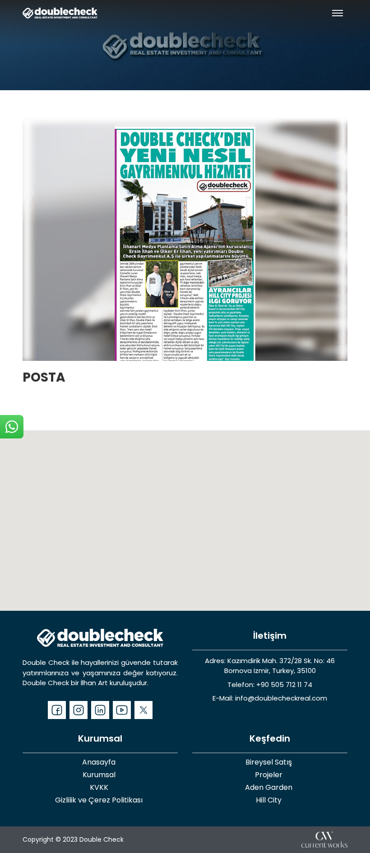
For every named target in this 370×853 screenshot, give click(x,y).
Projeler (268, 775)
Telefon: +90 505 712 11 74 (269, 684)
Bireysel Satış (268, 762)
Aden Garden (268, 787)
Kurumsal (99, 775)
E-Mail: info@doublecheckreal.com (270, 698)
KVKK (99, 787)
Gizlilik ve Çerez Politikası (99, 800)
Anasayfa (99, 762)
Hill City (269, 800)
